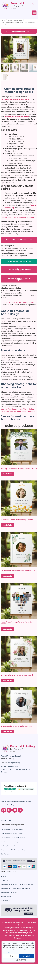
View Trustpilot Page (8, 805)
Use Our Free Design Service (12, 409)
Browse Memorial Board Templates (21, 411)
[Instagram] (20, 810)
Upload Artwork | (20, 769)
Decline (10, 956)
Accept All (26, 956)
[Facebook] (3, 810)
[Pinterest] (9, 810)
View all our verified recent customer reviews (16, 802)
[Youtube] (14, 810)
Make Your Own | (7, 769)
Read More (6, 952)
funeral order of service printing (13, 217)
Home (3, 20)
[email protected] (14, 762)
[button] (34, 12)
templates (31, 217)
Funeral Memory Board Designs (21, 302)
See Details (7, 474)
